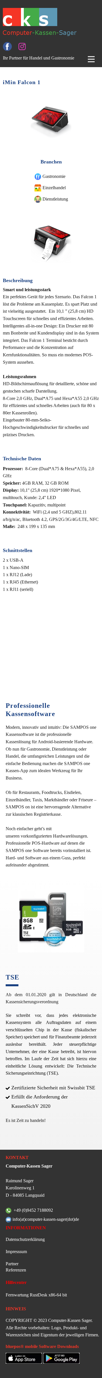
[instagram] (22, 46)
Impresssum (16, 1251)
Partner (12, 1263)
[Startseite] (45, 22)
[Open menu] (91, 59)
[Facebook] (7, 46)
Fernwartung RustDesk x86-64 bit (36, 1294)
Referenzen (16, 1270)
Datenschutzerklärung (25, 1239)
